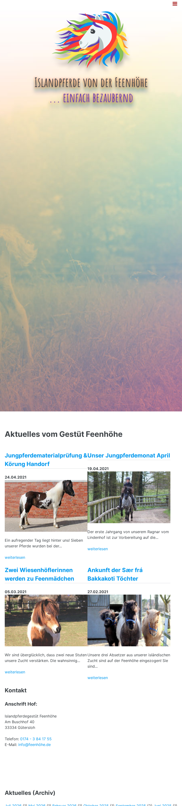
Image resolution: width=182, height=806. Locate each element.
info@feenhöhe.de (34, 744)
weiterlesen (15, 557)
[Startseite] (91, 74)
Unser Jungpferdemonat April (128, 455)
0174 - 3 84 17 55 (36, 738)
